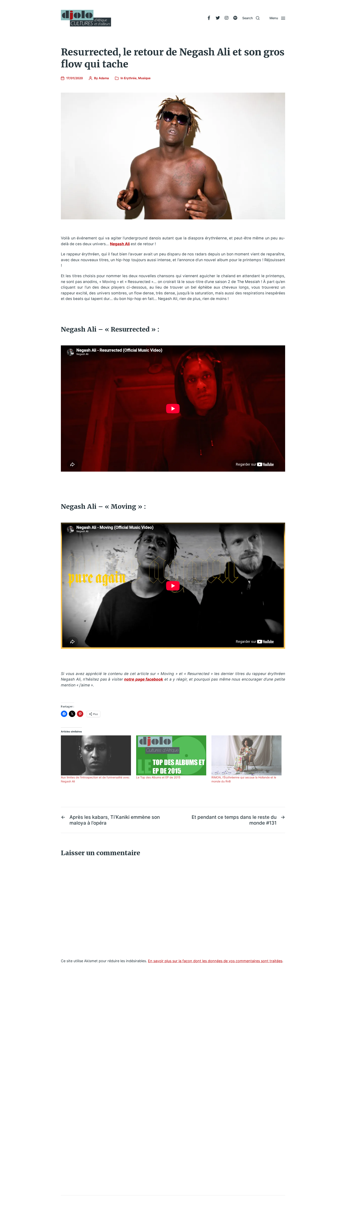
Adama (104, 78)
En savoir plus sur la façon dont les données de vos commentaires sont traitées (215, 961)
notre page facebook (143, 679)
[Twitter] (217, 18)
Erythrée (130, 78)
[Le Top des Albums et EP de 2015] (171, 755)
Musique (144, 78)
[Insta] (226, 18)
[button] (251, 18)
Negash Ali (120, 244)
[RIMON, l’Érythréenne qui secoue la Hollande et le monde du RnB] (247, 755)
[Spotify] (235, 18)
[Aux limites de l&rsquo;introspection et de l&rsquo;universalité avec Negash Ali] (96, 755)
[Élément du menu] (208, 18)
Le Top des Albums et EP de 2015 (158, 777)
